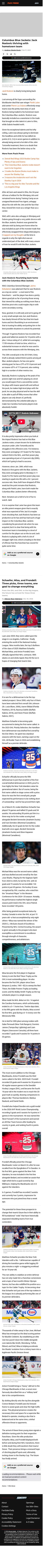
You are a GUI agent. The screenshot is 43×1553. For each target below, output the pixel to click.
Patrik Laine (35, 102)
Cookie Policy (7, 1518)
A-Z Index (30, 1522)
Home (4, 563)
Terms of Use (31, 1514)
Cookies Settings (9, 1526)
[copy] (14, 54)
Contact (5, 1506)
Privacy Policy (7, 1514)
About (4, 1503)
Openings (30, 1503)
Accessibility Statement (11, 1522)
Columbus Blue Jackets (16, 563)
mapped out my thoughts (13, 235)
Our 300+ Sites (32, 1506)
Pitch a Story (31, 1510)
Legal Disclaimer (33, 1518)
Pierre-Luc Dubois (18, 106)
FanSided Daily (8, 1510)
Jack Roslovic (7, 91)
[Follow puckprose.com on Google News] (37, 553)
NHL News (11, 1486)
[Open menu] (3, 3)
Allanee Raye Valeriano (13, 599)
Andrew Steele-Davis (12, 50)
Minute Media (12, 1531)
